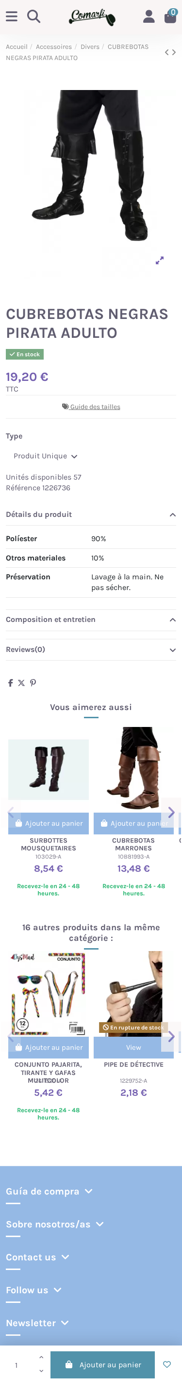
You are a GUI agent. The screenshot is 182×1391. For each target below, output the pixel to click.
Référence (23, 487)
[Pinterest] (33, 683)
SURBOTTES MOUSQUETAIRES (48, 844)
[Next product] (173, 52)
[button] (11, 813)
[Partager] (10, 683)
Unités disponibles (38, 477)
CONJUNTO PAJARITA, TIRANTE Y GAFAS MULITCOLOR (48, 1072)
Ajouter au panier (110, 1364)
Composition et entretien (51, 619)
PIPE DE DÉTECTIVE (134, 1064)
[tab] (91, 515)
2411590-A (48, 1080)
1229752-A (133, 1080)
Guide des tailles (95, 407)
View (133, 1047)
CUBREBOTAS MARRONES (133, 844)
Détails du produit (39, 514)
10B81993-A (133, 856)
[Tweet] (21, 683)
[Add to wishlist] (167, 1364)
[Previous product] (168, 52)
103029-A (48, 856)
